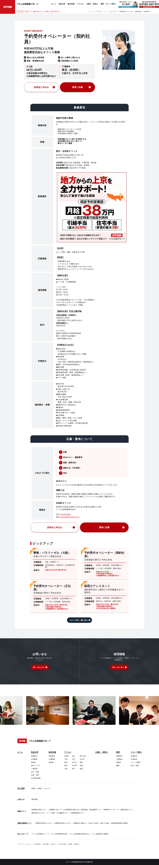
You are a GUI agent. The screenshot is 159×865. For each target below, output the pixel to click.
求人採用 (98, 11)
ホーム (91, 11)
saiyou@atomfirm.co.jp (70, 517)
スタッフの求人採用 (110, 11)
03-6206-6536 (65, 514)
